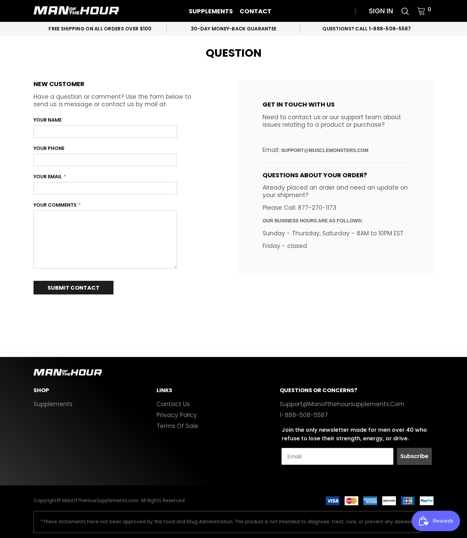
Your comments (57, 205)
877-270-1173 (317, 208)
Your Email (49, 176)
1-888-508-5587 (304, 415)
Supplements (211, 11)
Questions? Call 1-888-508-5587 (366, 28)
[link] (405, 10)
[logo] (76, 11)
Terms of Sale (177, 426)
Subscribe (414, 456)
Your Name (48, 119)
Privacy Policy (177, 415)
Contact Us (173, 404)
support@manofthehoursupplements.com (342, 404)
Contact (255, 11)
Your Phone (49, 148)
